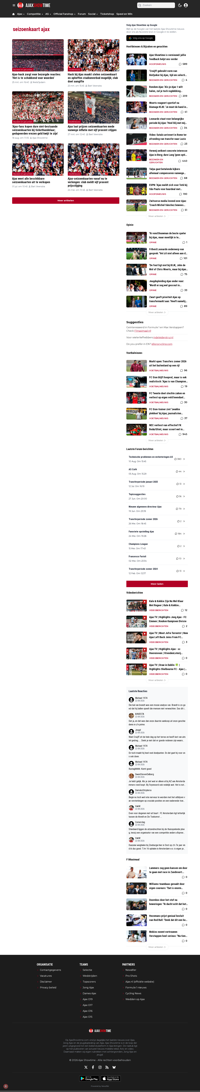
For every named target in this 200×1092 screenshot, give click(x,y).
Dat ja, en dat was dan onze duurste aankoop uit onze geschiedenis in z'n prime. (157, 723)
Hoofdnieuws (74, 70)
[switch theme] (180, 5)
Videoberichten (158, 610)
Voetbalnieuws (158, 370)
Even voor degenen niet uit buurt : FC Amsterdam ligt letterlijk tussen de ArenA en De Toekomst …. (157, 815)
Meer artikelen (66, 200)
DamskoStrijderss (143, 790)
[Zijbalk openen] (14, 5)
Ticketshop (107, 14)
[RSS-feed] (107, 1067)
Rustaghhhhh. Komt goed (140, 768)
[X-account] (86, 1067)
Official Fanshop (63, 14)
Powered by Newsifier (100, 1086)
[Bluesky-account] (114, 1067)
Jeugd (138, 730)
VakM (137, 806)
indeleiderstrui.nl (163, 337)
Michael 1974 (141, 698)
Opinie (153, 242)
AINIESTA (139, 714)
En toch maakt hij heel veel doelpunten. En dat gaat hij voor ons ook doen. (157, 755)
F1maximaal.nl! (142, 331)
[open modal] (186, 5)
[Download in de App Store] (111, 1078)
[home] (13, 14)
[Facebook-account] (93, 1067)
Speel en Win (124, 14)
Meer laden (157, 584)
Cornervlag (140, 822)
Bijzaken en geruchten (22, 70)
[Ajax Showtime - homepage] (33, 5)
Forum (82, 14)
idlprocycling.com (162, 344)
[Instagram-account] (100, 1067)
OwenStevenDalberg (144, 774)
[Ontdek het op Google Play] (89, 1078)
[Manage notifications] (5, 1086)
